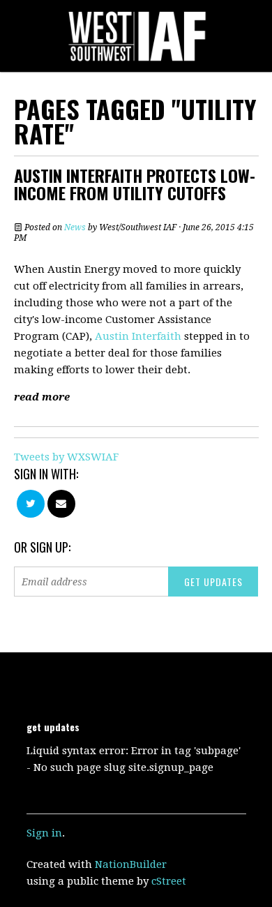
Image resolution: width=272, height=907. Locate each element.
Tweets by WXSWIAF (66, 457)
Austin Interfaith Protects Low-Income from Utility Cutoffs (134, 184)
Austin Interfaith (138, 336)
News (75, 227)
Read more (42, 397)
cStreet (168, 881)
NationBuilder (131, 864)
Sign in (44, 833)
